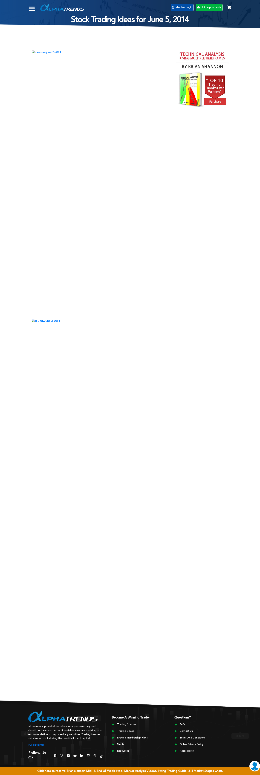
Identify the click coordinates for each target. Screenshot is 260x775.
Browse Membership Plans (132, 738)
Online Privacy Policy (191, 744)
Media (120, 744)
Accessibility (187, 751)
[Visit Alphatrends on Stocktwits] (88, 755)
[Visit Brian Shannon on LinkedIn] (81, 755)
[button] (34, 7)
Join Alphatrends (211, 7)
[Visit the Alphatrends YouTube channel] (74, 755)
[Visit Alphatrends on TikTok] (101, 756)
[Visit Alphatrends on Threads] (94, 755)
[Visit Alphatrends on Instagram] (61, 755)
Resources (123, 751)
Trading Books (125, 731)
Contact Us (186, 731)
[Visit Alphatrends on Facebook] (55, 755)
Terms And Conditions (193, 738)
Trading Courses (126, 724)
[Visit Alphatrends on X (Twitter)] (68, 755)
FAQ (182, 724)
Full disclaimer (36, 745)
